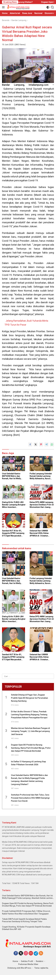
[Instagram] (26, 953)
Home (15, 961)
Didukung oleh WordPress (19, 968)
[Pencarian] (52, 7)
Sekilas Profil (27, 961)
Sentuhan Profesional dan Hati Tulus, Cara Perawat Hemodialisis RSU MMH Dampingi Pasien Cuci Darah (30, 798)
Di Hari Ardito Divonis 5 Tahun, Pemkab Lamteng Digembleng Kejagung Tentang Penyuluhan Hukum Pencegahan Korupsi (29, 714)
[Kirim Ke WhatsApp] (52, 444)
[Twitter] (21, 953)
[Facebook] (16, 953)
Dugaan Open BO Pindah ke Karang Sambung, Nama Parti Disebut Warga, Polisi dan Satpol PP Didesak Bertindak (31, 748)
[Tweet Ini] (36, 444)
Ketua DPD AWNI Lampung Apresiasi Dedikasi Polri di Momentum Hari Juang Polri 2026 (42, 504)
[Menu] (4, 7)
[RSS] (41, 953)
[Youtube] (31, 953)
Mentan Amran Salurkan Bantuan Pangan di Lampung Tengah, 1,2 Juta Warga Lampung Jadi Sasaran (30, 731)
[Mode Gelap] (47, 7)
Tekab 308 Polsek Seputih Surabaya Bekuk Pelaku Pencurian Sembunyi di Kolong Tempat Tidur (24, 920)
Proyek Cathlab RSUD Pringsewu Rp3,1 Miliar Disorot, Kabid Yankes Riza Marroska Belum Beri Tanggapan (26, 912)
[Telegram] (36, 953)
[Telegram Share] (46, 444)
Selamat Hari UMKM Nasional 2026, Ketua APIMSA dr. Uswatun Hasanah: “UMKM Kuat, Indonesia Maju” (40, 533)
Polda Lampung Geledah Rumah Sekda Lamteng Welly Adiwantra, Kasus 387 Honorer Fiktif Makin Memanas (41, 476)
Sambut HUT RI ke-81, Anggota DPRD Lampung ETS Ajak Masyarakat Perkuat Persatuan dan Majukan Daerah (13, 533)
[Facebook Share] (30, 444)
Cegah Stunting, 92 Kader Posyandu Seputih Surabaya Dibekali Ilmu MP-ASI (26, 928)
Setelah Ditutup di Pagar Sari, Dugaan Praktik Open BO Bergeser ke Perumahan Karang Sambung (29, 698)
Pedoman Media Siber (28, 964)
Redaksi (39, 961)
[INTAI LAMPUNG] (18, 7)
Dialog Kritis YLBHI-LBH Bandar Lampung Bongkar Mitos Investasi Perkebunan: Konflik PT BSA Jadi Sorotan (14, 504)
